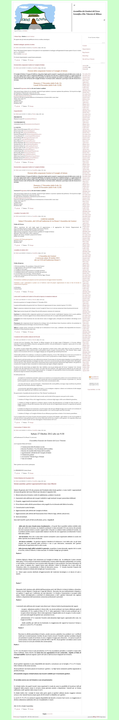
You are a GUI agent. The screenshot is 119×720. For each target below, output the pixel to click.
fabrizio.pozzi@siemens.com (30, 137)
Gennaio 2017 (86, 178)
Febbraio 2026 (86, 360)
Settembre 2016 (86, 171)
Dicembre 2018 (86, 216)
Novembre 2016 (87, 174)
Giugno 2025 (86, 347)
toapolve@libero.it (34, 129)
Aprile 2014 (86, 122)
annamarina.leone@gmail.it (33, 124)
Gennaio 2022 (86, 278)
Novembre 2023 (87, 315)
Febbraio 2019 (86, 220)
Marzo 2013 (86, 101)
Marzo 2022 (86, 282)
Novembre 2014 (87, 134)
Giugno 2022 (86, 287)
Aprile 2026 (86, 364)
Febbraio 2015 (86, 139)
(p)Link (18, 60)
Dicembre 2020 (86, 256)
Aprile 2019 (86, 223)
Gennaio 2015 (86, 137)
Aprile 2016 (86, 163)
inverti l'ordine (30, 36)
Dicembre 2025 (86, 357)
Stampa (31, 60)
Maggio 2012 (86, 84)
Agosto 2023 (86, 310)
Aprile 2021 (86, 263)
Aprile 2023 (86, 303)
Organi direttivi (18, 111)
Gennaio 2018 (86, 198)
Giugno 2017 (86, 186)
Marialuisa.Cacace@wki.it (32, 156)
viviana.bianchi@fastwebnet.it (32, 136)
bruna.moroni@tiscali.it (29, 141)
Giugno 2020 (86, 246)
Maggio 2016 (86, 164)
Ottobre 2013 (86, 112)
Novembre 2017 (87, 194)
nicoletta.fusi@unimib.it (31, 144)
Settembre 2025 (86, 352)
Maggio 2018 (86, 205)
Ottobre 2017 (86, 193)
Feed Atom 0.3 (95, 378)
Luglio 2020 (86, 248)
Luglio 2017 (86, 188)
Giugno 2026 (86, 367)
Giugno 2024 (86, 327)
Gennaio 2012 (86, 77)
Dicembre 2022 (86, 297)
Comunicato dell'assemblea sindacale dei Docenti (27, 337)
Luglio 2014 (86, 127)
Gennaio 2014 (86, 117)
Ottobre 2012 (86, 92)
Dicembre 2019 (86, 236)
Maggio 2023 (86, 305)
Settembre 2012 (86, 91)
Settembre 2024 (86, 332)
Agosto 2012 (86, 89)
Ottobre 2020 (86, 253)
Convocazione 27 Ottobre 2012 (22, 427)
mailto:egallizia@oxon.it (31, 146)
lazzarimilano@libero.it (31, 119)
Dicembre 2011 (86, 76)
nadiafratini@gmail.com (29, 159)
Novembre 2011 (87, 74)
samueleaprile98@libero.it (29, 132)
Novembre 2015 (87, 154)
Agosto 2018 (86, 210)
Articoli (34, 299)
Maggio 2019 (86, 225)
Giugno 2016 (86, 166)
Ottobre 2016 (86, 173)
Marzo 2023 (86, 302)
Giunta (34, 114)
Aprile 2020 (86, 243)
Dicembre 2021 (86, 277)
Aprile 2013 (86, 102)
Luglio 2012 (86, 87)
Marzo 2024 (86, 322)
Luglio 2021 (86, 268)
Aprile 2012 (86, 82)
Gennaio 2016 (86, 158)
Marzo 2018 (86, 201)
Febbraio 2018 (86, 199)
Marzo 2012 (86, 81)
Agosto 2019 (86, 230)
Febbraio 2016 (86, 159)
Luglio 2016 (86, 168)
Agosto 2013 (86, 109)
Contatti (85, 45)
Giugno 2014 (86, 126)
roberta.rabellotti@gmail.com (32, 142)
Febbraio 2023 (86, 300)
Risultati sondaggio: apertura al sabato (24, 44)
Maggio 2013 (86, 104)
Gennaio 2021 (86, 258)
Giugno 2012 (86, 86)
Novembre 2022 (87, 295)
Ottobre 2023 (86, 313)
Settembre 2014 (86, 131)
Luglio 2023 (86, 308)
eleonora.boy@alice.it (29, 152)
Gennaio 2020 (86, 238)
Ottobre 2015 (86, 153)
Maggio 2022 (86, 285)
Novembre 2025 (87, 355)
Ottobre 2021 (86, 273)
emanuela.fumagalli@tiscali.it (33, 134)
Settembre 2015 (86, 151)
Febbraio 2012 (86, 79)
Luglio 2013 (86, 107)
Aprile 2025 (86, 344)
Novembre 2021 (87, 275)
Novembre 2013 (87, 114)
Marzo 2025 (86, 342)
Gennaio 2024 (86, 318)
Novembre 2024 (87, 335)
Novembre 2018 (87, 215)
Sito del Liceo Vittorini (88, 59)
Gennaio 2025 (86, 339)
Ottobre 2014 (86, 132)
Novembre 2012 (87, 94)
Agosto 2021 (86, 270)
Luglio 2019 (86, 228)
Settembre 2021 (86, 272)
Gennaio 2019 (86, 218)
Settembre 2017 (86, 191)
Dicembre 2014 (86, 136)
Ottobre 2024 (86, 333)
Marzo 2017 (86, 181)
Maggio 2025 (86, 345)
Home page (16, 716)
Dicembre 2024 (86, 337)
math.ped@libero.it (29, 149)
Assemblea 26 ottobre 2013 (21, 250)
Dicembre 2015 (86, 156)
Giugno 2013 (86, 106)
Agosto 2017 (86, 189)
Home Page (18, 36)
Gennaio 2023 (86, 298)
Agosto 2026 (86, 370)
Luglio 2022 (86, 288)
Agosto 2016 (86, 169)
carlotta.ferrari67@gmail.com (31, 151)
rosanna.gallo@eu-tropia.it (32, 147)
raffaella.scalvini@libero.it (31, 158)
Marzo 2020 (86, 241)
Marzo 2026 (86, 362)
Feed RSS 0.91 (95, 377)
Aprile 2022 (86, 283)
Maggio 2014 (86, 124)
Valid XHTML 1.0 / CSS (94, 389)
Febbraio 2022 (86, 280)
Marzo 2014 (86, 121)
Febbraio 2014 (86, 119)
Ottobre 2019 (86, 233)
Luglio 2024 (86, 328)
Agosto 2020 (86, 250)
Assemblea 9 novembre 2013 (21, 213)
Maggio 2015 (86, 144)
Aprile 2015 (86, 143)
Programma (23, 88)
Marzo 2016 (86, 161)
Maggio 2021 (86, 265)
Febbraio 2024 (86, 320)
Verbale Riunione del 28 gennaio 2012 (24, 478)
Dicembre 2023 (86, 317)
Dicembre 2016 (86, 176)
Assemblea (35, 47)
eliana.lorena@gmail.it (29, 131)
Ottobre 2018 (86, 213)
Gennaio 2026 (86, 359)
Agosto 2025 (86, 350)
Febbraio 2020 (86, 240)
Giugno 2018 (86, 206)
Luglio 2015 (86, 148)
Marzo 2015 (86, 141)
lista (30, 88)
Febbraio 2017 (86, 179)
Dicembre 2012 (86, 96)
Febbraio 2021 (86, 260)
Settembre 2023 (86, 312)
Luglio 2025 (86, 349)
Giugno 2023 (86, 307)
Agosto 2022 (86, 290)
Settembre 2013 (86, 111)
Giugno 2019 (86, 226)
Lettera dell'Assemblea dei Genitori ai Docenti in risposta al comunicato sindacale (35, 296)
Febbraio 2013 (86, 99)
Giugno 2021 (86, 266)
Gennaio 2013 (86, 97)
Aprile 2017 (86, 183)
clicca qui (24, 54)
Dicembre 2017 (86, 196)
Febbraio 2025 (86, 340)
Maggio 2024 (86, 325)
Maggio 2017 (86, 184)
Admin (25, 31)
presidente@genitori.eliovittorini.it (23, 96)
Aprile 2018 (86, 203)
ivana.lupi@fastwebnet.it (27, 139)
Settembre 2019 (86, 231)
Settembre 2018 (86, 211)
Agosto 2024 (86, 330)
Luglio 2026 (86, 369)
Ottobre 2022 (86, 293)
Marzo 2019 (86, 221)
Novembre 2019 (87, 235)
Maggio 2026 (86, 365)
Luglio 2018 (86, 208)
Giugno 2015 (86, 146)
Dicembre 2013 (86, 116)
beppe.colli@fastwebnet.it (29, 154)
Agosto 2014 (86, 129)
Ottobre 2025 (86, 354)
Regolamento (86, 52)
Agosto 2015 (86, 149)
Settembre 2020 (86, 251)
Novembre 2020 (87, 255)
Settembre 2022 (86, 292)
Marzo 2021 (86, 261)
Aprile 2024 (86, 323)
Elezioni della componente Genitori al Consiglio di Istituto (29, 65)
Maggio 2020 (86, 245)
